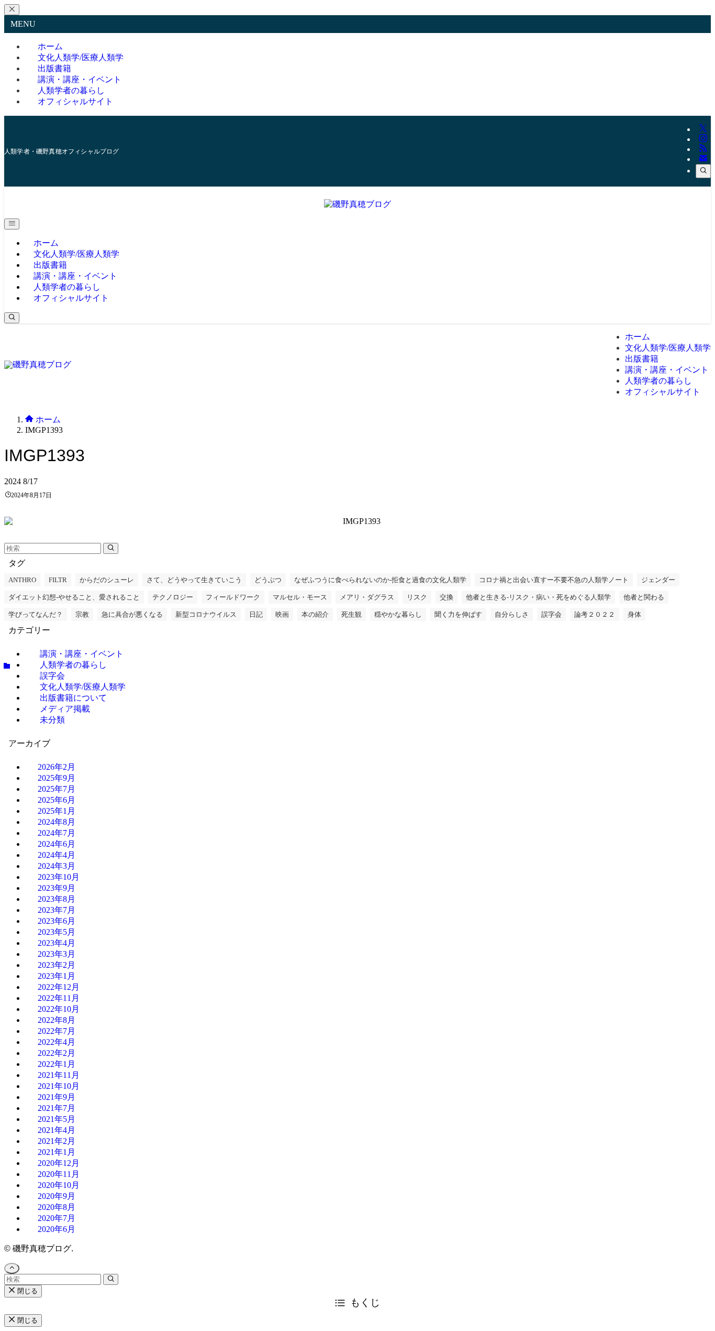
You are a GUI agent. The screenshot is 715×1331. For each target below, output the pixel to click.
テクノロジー (172, 597)
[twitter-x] (703, 129)
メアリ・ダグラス (367, 597)
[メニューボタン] (11, 224)
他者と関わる (643, 597)
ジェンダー (658, 580)
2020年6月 (56, 1229)
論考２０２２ (594, 614)
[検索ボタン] (11, 317)
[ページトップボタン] (11, 1268)
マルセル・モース (300, 597)
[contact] (703, 159)
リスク (417, 597)
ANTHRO (22, 580)
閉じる (26, 1291)
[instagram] (703, 139)
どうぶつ (268, 580)
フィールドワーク (233, 597)
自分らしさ (512, 614)
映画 (282, 614)
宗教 (82, 614)
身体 (634, 614)
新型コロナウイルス (206, 614)
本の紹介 (315, 614)
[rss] (703, 149)
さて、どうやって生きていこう (194, 580)
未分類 (52, 719)
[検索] (703, 171)
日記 (256, 614)
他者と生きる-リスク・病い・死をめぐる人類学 (538, 597)
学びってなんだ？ (35, 614)
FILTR (58, 580)
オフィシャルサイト (75, 101)
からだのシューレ (107, 580)
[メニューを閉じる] (11, 9)
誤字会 (551, 614)
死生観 (351, 614)
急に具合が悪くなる (132, 614)
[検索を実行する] (110, 548)
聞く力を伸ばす (458, 614)
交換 (446, 597)
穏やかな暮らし (398, 614)
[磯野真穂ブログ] (357, 204)
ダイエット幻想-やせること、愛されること (74, 597)
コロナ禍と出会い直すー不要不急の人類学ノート (554, 580)
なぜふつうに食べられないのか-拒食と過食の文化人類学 (380, 580)
